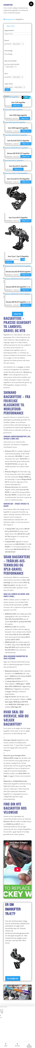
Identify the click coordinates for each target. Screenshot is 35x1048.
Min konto (17, 1045)
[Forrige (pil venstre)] (0, 1009)
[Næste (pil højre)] (2, 1009)
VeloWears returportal (29, 1046)
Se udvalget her (12, 978)
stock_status (9, 87)
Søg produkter (9, 30)
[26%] (18, 266)
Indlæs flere (17, 314)
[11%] (18, 199)
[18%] (18, 110)
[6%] (18, 135)
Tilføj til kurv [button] (17, 105)
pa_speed (8, 77)
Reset (7, 89)
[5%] (18, 148)
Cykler (5, 1045)
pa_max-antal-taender (12, 64)
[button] (31, 4)
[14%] (18, 173)
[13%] (18, 122)
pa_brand (8, 44)
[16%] (18, 238)
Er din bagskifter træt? (13, 909)
